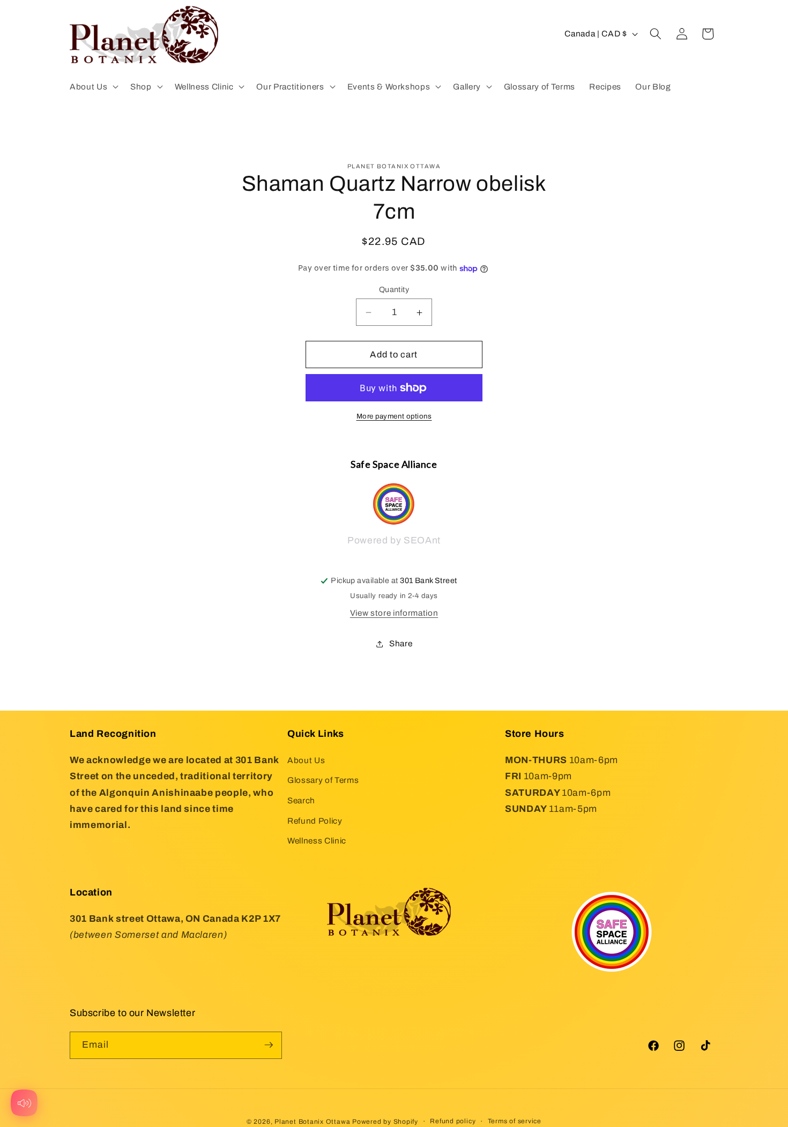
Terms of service (514, 1120)
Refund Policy (315, 820)
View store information (394, 612)
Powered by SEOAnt (394, 541)
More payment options (394, 416)
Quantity (394, 289)
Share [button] (400, 643)
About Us (306, 759)
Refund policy (452, 1120)
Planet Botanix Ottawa (312, 1121)
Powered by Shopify (385, 1121)
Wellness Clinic (316, 840)
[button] (93, 86)
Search (301, 800)
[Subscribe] (268, 1045)
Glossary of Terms (323, 780)
